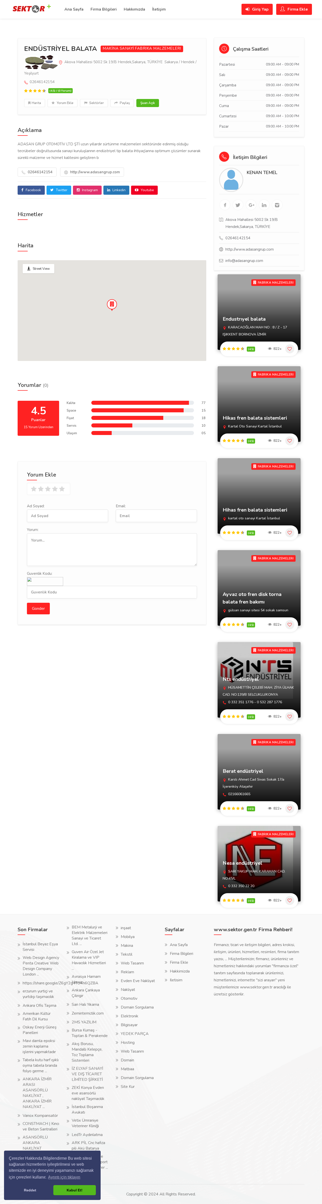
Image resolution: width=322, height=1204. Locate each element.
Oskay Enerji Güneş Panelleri (40, 1029)
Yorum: (32, 529)
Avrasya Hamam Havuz (86, 979)
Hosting (128, 1042)
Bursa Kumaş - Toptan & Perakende (90, 1033)
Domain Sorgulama (137, 1007)
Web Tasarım (132, 963)
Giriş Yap (260, 9)
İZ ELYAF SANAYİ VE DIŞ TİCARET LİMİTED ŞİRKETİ (87, 1074)
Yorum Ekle (64, 103)
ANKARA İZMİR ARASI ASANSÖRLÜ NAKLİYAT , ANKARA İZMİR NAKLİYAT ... (37, 1093)
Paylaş (124, 103)
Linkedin (118, 190)
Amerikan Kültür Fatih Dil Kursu (37, 1016)
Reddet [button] (30, 1190)
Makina (127, 945)
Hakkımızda (134, 9)
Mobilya (128, 937)
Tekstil (126, 954)
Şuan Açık (147, 103)
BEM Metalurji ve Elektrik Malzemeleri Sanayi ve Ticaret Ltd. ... (89, 935)
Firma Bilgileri (104, 9)
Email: (121, 506)
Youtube (147, 190)
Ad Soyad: (36, 506)
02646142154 (40, 172)
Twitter (61, 190)
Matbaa (127, 1069)
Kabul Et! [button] (75, 1190)
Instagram (89, 190)
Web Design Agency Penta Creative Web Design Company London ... (41, 966)
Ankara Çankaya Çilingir (86, 992)
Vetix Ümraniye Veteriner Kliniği (85, 1123)
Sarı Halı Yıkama (85, 1004)
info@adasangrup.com (244, 260)
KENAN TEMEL (262, 173)
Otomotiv (129, 998)
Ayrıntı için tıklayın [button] (64, 1177)
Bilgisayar (129, 1025)
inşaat (126, 928)
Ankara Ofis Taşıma (39, 1005)
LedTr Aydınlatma (87, 1135)
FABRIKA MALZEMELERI (158, 48)
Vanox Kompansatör (40, 1115)
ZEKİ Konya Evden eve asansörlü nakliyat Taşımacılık (88, 1093)
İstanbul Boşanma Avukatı (87, 1109)
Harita (36, 103)
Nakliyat (128, 989)
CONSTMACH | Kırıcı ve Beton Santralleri (41, 1126)
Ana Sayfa (74, 9)
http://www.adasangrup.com (94, 172)
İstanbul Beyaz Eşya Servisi (40, 946)
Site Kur (128, 1086)
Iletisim (176, 980)
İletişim (159, 9)
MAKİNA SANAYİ (118, 48)
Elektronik (129, 1016)
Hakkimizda (180, 971)
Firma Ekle (297, 9)
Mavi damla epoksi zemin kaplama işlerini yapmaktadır (39, 1046)
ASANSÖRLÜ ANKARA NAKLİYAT (35, 1142)
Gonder (38, 608)
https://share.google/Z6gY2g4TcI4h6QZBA (60, 983)
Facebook (33, 190)
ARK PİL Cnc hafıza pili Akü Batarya (88, 1145)
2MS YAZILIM (84, 1022)
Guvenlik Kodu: (39, 573)
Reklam (127, 972)
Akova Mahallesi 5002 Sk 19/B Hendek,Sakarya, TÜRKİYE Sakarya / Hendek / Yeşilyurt (110, 67)
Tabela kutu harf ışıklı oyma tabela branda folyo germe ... (41, 1065)
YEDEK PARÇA (135, 1033)
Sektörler (96, 103)
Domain (127, 1060)
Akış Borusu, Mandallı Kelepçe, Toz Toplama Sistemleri (87, 1052)
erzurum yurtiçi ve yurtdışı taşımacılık (38, 993)
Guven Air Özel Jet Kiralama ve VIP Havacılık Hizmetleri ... (89, 960)
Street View (41, 268)
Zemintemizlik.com (88, 1013)
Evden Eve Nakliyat (138, 981)
